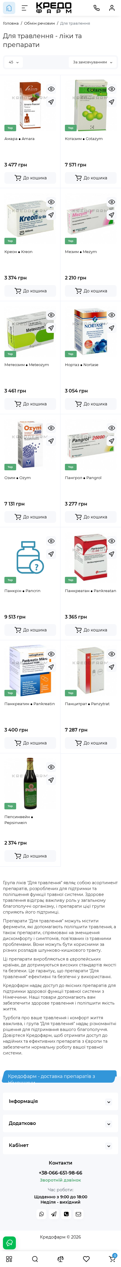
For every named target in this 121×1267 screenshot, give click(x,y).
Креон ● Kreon (18, 251)
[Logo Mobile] (54, 8)
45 (11, 62)
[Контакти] (96, 8)
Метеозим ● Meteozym (26, 364)
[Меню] (24, 8)
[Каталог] (9, 1259)
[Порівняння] (60, 1259)
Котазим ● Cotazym (84, 138)
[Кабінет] (112, 8)
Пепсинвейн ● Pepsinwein (18, 819)
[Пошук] (35, 1259)
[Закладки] (86, 1259)
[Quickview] (51, 89)
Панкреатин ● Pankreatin (29, 703)
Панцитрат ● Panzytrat (87, 703)
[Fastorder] (51, 102)
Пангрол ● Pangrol (83, 477)
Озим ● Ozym (17, 477)
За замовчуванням (90, 62)
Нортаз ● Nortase (81, 364)
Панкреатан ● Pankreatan (90, 590)
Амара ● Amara (19, 138)
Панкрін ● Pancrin (22, 590)
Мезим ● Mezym (81, 251)
